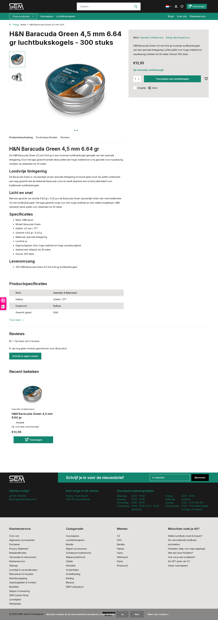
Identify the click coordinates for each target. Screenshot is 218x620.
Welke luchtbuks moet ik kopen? (185, 536)
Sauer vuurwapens (178, 565)
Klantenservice (198, 16)
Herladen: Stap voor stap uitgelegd (186, 548)
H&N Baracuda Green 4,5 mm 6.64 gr (32, 415)
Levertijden (15, 599)
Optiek (69, 561)
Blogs (171, 16)
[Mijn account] (176, 6)
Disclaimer (14, 544)
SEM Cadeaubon (75, 586)
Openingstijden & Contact (22, 582)
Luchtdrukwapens (65, 16)
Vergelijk (141, 88)
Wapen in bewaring (19, 591)
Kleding (70, 578)
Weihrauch (122, 557)
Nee (137, 614)
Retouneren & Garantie (21, 574)
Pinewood (122, 565)
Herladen (71, 565)
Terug (15, 24)
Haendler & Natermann (152, 37)
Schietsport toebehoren (78, 552)
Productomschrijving (21, 137)
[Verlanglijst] (181, 6)
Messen (70, 582)
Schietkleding (73, 574)
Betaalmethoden (17, 552)
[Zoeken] (135, 6)
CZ (118, 536)
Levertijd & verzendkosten (23, 570)
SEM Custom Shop (19, 595)
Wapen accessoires (76, 548)
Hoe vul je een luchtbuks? (181, 557)
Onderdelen (72, 570)
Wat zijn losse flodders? (180, 552)
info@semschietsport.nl (24, 499)
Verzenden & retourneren (22, 557)
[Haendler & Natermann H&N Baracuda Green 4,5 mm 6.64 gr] (32, 394)
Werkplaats (15, 603)
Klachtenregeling (18, 578)
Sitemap (13, 565)
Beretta (121, 544)
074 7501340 (18, 496)
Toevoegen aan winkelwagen (172, 78)
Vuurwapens (46, 16)
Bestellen (14, 586)
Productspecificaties (46, 137)
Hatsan (120, 548)
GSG (119, 540)
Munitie (69, 544)
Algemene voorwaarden (22, 540)
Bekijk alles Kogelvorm (178, 37)
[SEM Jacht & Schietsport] (31, 6)
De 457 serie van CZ (179, 561)
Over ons (182, 16)
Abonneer (200, 477)
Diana (120, 561)
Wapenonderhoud (75, 557)
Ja (122, 614)
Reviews (65, 137)
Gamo (120, 552)
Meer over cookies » (158, 614)
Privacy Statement (18, 548)
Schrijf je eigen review (25, 356)
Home (23, 24)
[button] (75, 130)
